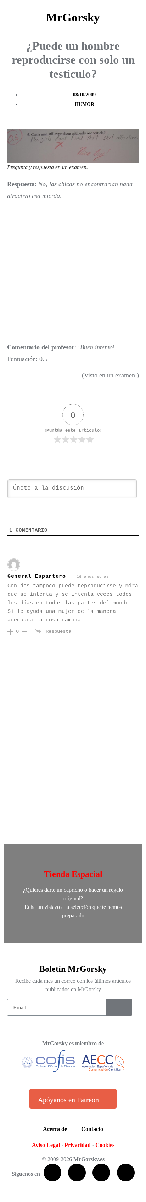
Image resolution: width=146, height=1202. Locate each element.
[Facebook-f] (52, 1172)
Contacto (92, 1129)
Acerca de (55, 1129)
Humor (84, 104)
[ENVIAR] (119, 1007)
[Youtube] (101, 1172)
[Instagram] (126, 1172)
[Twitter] (77, 1172)
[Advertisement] (73, 271)
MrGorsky (73, 17)
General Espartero (36, 576)
